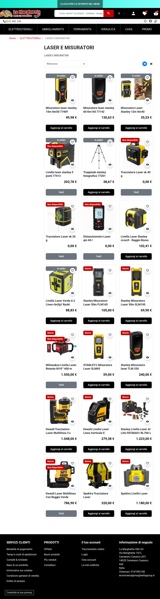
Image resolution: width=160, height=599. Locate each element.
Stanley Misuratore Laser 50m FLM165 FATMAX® (95, 304)
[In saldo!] (61, 88)
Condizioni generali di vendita (23, 575)
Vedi (61, 192)
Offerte (48, 549)
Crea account (89, 559)
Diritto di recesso (16, 581)
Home (12, 38)
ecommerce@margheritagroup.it (137, 575)
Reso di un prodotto (17, 565)
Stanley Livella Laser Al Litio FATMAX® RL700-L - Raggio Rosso (136, 432)
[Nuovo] (98, 281)
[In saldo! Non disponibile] (61, 153)
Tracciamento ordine (93, 549)
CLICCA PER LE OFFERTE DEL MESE (80, 4)
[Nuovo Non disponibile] (61, 345)
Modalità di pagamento (19, 549)
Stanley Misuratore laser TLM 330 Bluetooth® (133, 368)
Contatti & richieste (17, 559)
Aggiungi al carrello (61, 127)
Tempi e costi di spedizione (21, 554)
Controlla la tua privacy (19, 592)
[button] (156, 13)
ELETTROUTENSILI (30, 38)
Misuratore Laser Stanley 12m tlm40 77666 (133, 111)
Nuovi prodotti (52, 554)
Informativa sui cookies (19, 570)
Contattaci (49, 565)
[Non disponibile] (136, 153)
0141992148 (138, 571)
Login (85, 554)
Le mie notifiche (90, 565)
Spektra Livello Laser (134, 493)
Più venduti (50, 559)
